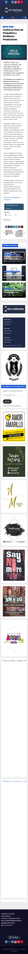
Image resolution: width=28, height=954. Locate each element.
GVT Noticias (18, 261)
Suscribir (7, 401)
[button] (22, 17)
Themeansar (14, 951)
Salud (5, 288)
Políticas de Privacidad (7, 913)
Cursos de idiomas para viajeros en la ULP (9, 232)
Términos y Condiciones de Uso (10, 918)
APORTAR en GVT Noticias (12, 206)
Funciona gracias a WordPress (9, 949)
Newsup (23, 949)
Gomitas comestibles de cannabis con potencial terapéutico (19, 233)
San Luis (11, 26)
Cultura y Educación (9, 254)
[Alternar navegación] (13, 17)
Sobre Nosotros (6, 916)
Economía (5, 26)
